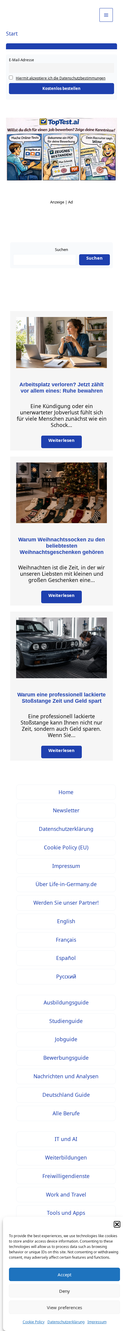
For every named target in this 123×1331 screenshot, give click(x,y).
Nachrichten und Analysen (66, 1076)
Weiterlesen (61, 440)
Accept (64, 1275)
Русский (66, 976)
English (66, 921)
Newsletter (66, 810)
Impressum (97, 1321)
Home (66, 792)
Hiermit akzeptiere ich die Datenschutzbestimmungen (60, 78)
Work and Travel (66, 1194)
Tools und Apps (66, 1212)
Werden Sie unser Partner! (66, 902)
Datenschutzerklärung (65, 1321)
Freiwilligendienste (66, 1176)
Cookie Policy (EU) (66, 847)
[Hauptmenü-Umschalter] (106, 15)
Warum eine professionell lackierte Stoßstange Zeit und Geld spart (61, 698)
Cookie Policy (33, 1321)
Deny (64, 1291)
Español (66, 957)
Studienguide (66, 1020)
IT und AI (66, 1138)
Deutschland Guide (66, 1094)
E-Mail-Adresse (21, 59)
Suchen (61, 249)
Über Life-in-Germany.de (66, 884)
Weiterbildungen (66, 1157)
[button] (117, 1224)
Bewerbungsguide (66, 1057)
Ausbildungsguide (66, 1002)
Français (66, 939)
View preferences (64, 1307)
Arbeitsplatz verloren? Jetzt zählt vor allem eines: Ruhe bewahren (61, 388)
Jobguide (66, 1039)
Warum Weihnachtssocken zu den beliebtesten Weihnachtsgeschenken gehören (61, 546)
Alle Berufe (66, 1113)
